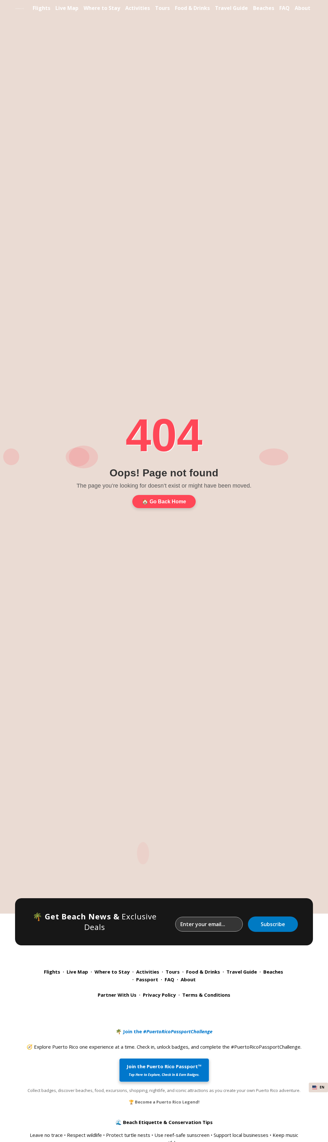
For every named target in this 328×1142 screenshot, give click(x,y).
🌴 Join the (164, 1031)
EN (322, 1087)
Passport (147, 979)
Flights (41, 8)
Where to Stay (102, 8)
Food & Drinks (192, 8)
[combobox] (318, 1087)
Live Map (66, 8)
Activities (137, 8)
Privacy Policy (159, 995)
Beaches (263, 8)
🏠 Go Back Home (164, 501)
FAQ (284, 8)
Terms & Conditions (206, 995)
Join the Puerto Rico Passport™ (164, 1070)
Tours (162, 8)
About (302, 8)
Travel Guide (231, 8)
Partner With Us (117, 995)
